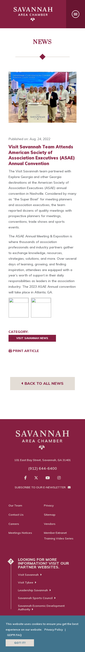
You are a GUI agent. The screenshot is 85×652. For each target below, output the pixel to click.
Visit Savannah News (32, 338)
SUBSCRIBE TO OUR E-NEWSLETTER (40, 487)
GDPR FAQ (14, 635)
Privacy (49, 505)
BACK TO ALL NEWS (43, 383)
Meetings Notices (20, 533)
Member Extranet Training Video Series (58, 535)
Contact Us (16, 514)
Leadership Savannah (33, 590)
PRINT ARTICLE (25, 351)
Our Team (15, 505)
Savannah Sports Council (35, 598)
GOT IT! (20, 642)
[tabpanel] (42, 97)
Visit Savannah (28, 574)
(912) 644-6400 (42, 468)
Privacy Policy (53, 629)
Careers (13, 524)
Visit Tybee (25, 582)
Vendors (49, 524)
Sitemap (49, 514)
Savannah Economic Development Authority (41, 607)
